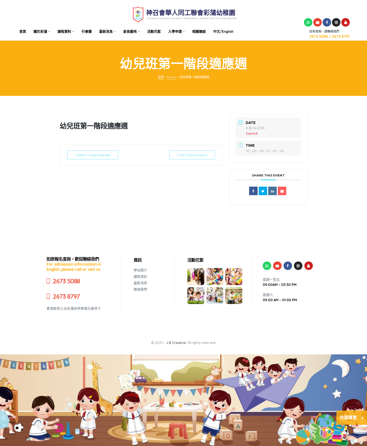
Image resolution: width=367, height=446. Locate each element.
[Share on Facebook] (253, 191)
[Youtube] (345, 22)
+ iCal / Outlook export (192, 155)
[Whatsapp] (308, 22)
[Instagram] (336, 22)
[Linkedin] (272, 191)
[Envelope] (317, 22)
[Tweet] (263, 191)
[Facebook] (327, 22)
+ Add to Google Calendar (93, 155)
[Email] (282, 191)
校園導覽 (348, 417)
